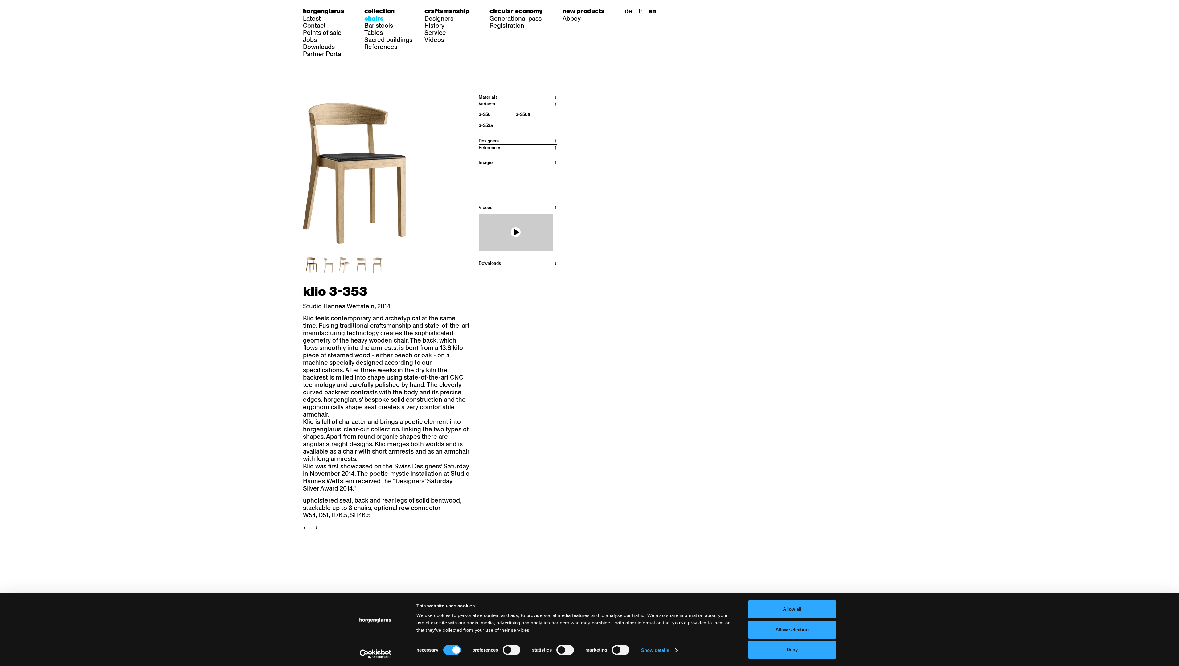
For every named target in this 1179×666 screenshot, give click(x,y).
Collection (379, 11)
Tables (373, 33)
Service (435, 33)
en (652, 11)
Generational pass (515, 18)
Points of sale (322, 33)
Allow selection (792, 629)
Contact (314, 26)
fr (640, 11)
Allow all (792, 609)
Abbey (572, 18)
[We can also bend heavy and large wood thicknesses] (516, 232)
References (380, 47)
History (434, 26)
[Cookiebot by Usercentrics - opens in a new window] (375, 654)
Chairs (374, 18)
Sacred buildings (388, 40)
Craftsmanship (446, 11)
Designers (438, 18)
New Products (584, 11)
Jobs (310, 40)
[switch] (511, 650)
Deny (792, 649)
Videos (434, 40)
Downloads (319, 47)
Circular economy (515, 11)
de (628, 11)
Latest (312, 18)
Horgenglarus (323, 11)
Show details (655, 650)
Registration (506, 26)
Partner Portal (323, 54)
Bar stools (378, 26)
